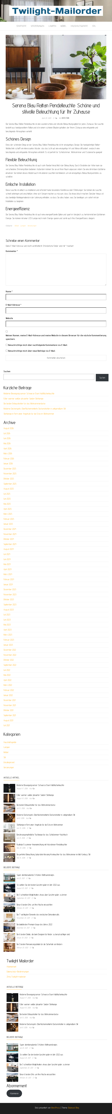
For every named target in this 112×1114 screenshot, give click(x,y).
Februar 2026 (9, 458)
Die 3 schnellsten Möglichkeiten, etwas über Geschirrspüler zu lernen (42, 894)
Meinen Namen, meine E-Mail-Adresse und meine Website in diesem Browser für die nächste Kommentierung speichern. (56, 337)
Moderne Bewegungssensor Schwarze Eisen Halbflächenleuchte (29, 393)
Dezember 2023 (10, 589)
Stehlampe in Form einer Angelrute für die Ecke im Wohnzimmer (29, 413)
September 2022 (10, 665)
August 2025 (9, 488)
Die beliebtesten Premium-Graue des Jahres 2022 (34, 924)
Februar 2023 (9, 639)
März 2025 (8, 513)
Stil (94, 26)
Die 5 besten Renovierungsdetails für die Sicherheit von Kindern (39, 944)
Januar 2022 (8, 695)
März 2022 (8, 685)
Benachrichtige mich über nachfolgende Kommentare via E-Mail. (37, 345)
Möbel (63, 26)
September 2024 (10, 544)
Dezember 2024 (10, 529)
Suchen (7, 371)
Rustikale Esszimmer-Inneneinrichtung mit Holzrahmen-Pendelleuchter (42, 844)
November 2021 (10, 705)
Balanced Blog (73, 1107)
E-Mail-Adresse (13, 304)
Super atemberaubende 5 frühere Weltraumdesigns (35, 875)
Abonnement (11, 966)
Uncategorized (9, 762)
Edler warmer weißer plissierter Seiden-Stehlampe (23, 398)
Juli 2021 (7, 725)
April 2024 (8, 569)
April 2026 (8, 448)
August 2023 (9, 609)
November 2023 (10, 594)
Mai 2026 (7, 443)
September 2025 (10, 483)
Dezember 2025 (10, 468)
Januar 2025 (8, 524)
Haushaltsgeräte (79, 26)
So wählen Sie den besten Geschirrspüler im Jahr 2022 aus (38, 885)
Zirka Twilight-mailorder (16, 976)
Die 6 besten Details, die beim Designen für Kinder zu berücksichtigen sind (43, 934)
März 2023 (8, 634)
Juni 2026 (7, 438)
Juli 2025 (7, 493)
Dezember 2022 (10, 649)
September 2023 (10, 604)
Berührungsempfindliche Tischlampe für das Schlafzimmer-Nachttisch (42, 834)
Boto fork (65, 118)
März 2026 (8, 453)
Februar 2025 (9, 519)
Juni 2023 (7, 619)
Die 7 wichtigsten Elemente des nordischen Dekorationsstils (38, 914)
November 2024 (10, 534)
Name (9, 291)
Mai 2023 (7, 624)
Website (9, 318)
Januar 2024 (8, 584)
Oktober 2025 (9, 478)
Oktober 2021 (8, 710)
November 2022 (10, 654)
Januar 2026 (8, 463)
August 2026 (9, 428)
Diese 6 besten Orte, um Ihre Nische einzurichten (34, 904)
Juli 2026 (7, 433)
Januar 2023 (8, 644)
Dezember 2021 (10, 700)
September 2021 (10, 715)
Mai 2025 (7, 503)
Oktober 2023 (9, 599)
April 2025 (8, 509)
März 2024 (8, 574)
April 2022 (7, 680)
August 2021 (8, 720)
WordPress (55, 1107)
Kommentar (12, 251)
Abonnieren (14, 1093)
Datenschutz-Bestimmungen (18, 971)
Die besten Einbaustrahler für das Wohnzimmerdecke (24, 403)
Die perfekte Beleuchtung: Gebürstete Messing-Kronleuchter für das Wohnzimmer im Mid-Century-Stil (53, 854)
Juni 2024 (7, 559)
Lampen (52, 26)
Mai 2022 (7, 675)
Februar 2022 (9, 690)
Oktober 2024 (9, 539)
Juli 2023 (7, 614)
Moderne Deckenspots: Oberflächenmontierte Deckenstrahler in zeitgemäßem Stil (35, 408)
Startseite (21, 26)
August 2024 (9, 549)
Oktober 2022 (9, 659)
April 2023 (8, 629)
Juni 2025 (7, 498)
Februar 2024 (9, 579)
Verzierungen (37, 26)
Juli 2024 (7, 554)
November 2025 (10, 473)
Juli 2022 (7, 670)
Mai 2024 (7, 564)
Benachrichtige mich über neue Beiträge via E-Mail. (31, 350)
